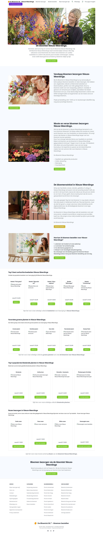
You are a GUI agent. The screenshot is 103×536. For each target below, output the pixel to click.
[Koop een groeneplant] (16, 336)
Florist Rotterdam (48, 490)
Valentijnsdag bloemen (33, 493)
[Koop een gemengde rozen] (84, 431)
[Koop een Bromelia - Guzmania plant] (62, 382)
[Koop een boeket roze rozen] (62, 431)
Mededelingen (13, 496)
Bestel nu (16, 302)
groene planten (48, 355)
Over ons (11, 490)
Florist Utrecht (48, 496)
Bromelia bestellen (62, 397)
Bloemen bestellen (51, 60)
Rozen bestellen (31, 504)
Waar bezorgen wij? (64, 1)
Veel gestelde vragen (15, 507)
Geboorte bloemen (32, 501)
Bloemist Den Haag (66, 493)
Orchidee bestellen (84, 397)
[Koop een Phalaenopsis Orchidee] (84, 382)
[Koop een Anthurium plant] (40, 382)
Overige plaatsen (65, 512)
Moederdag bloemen (32, 496)
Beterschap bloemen (32, 490)
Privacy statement (14, 512)
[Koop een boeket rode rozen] (18, 431)
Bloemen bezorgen (41, 1)
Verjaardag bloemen (32, 487)
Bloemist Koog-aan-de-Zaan (68, 501)
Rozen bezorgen (81, 413)
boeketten (51, 311)
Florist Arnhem (48, 498)
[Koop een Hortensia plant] (18, 382)
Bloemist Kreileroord (66, 510)
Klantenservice (13, 501)
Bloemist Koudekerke (67, 507)
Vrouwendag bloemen (33, 498)
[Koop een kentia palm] (86, 336)
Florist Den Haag (48, 493)
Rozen (51, 454)
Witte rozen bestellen (62, 446)
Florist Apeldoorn (48, 501)
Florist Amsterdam (49, 487)
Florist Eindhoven (48, 512)
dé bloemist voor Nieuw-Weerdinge (72, 355)
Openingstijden (13, 498)
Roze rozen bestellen (40, 443)
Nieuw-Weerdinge (73, 311)
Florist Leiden (47, 507)
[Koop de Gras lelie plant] (51, 336)
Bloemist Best (64, 498)
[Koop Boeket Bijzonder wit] (34, 290)
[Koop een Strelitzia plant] (34, 336)
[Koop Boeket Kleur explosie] (51, 290)
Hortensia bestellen (18, 397)
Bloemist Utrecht (65, 496)
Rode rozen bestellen (18, 446)
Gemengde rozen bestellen (84, 446)
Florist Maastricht (48, 515)
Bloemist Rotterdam (66, 490)
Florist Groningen (48, 510)
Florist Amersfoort (49, 504)
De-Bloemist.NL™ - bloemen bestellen (53, 523)
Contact (11, 493)
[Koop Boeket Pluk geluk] (16, 289)
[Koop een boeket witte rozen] (40, 429)
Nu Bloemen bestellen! (15, 4)
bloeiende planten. (63, 402)
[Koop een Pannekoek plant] (69, 336)
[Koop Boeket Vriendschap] (86, 290)
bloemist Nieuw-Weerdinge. (67, 454)
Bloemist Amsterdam (66, 487)
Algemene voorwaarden (15, 510)
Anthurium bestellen (40, 397)
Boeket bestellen (52, 1)
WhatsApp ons (13, 504)
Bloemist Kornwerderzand (68, 504)
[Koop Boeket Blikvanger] (69, 290)
